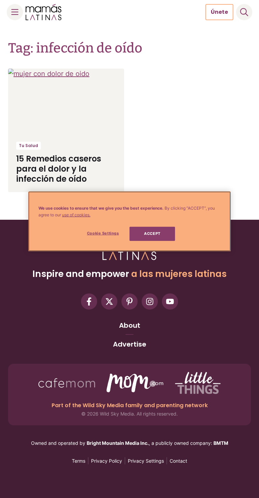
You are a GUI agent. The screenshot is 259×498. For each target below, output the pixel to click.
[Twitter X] (109, 301)
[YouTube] (170, 301)
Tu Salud (28, 145)
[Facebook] (89, 301)
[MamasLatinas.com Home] (43, 12)
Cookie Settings (103, 233)
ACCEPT (152, 233)
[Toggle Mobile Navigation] (15, 12)
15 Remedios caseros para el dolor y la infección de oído (58, 168)
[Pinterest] (129, 301)
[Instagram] (150, 301)
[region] (129, 221)
